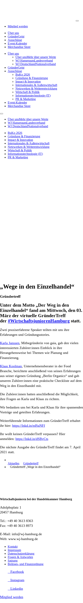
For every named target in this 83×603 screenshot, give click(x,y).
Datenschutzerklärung (21, 553)
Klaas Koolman (11, 366)
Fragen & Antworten (20, 557)
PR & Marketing (25, 99)
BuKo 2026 (22, 74)
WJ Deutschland (35, 64)
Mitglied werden (18, 26)
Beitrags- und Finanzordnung (25, 564)
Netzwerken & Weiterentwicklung (36, 88)
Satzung (13, 560)
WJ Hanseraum (34, 60)
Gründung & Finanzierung (31, 78)
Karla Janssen (9, 343)
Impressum (14, 550)
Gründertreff (30, 463)
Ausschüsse (15, 40)
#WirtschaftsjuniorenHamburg (39, 320)
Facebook (17, 572)
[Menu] (77, 20)
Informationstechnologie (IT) (33, 95)
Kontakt (13, 546)
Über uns (13, 33)
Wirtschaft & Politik (27, 92)
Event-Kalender (17, 43)
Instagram (17, 580)
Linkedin (16, 589)
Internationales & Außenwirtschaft (36, 85)
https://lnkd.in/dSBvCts (31, 439)
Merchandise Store (19, 47)
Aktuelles (13, 463)
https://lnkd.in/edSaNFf (28, 426)
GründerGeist (16, 36)
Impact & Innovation (28, 81)
